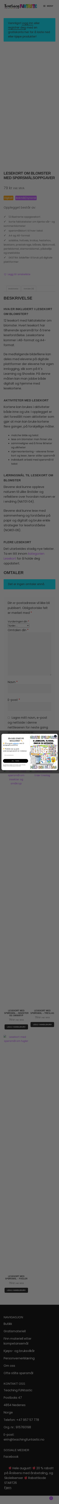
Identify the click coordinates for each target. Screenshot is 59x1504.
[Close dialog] (55, 736)
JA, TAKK (15, 761)
